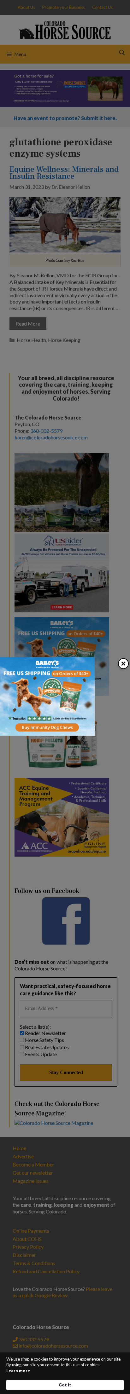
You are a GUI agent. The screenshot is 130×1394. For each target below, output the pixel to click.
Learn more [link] (18, 1370)
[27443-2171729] (47, 734)
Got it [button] (65, 1384)
